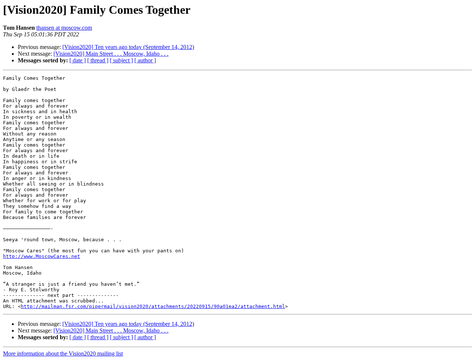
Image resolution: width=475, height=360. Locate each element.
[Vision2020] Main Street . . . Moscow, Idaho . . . (110, 53)
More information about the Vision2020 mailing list (63, 353)
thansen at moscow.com (64, 27)
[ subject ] (121, 60)
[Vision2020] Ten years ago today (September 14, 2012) (128, 47)
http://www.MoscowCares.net (41, 256)
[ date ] (77, 60)
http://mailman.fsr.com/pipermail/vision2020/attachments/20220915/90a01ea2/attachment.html (153, 306)
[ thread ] (97, 60)
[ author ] (145, 60)
